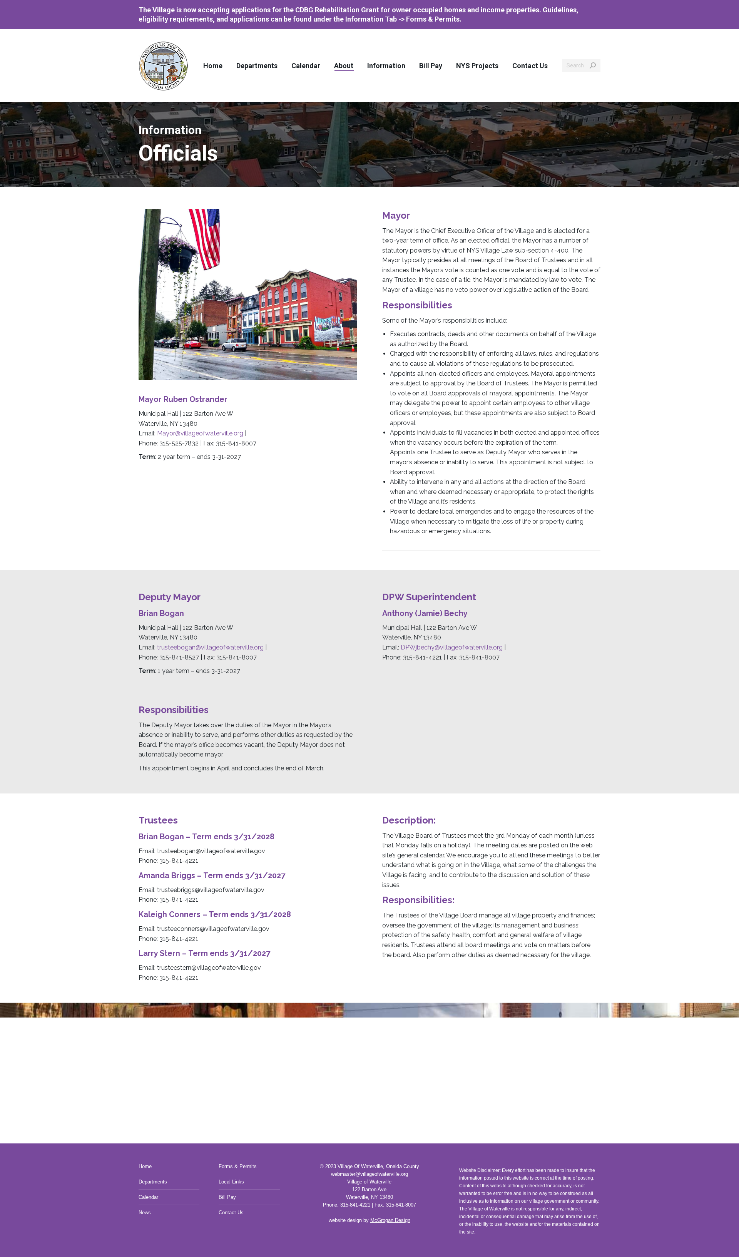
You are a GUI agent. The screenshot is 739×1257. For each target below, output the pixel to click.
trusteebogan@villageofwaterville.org (210, 647)
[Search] (593, 65)
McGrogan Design (390, 1220)
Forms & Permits (238, 1166)
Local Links (231, 1182)
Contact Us (231, 1212)
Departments (153, 1182)
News (145, 1212)
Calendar (148, 1197)
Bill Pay (227, 1197)
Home (145, 1166)
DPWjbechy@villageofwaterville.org (452, 647)
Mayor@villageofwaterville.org (200, 433)
